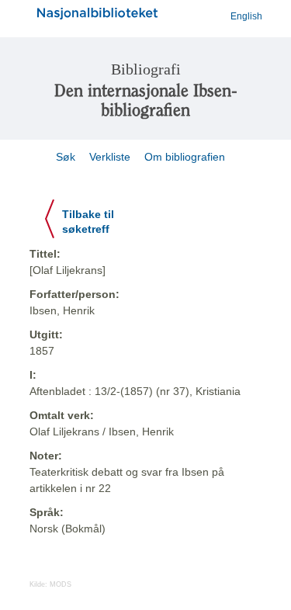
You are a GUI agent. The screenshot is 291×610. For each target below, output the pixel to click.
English (246, 16)
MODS (60, 584)
